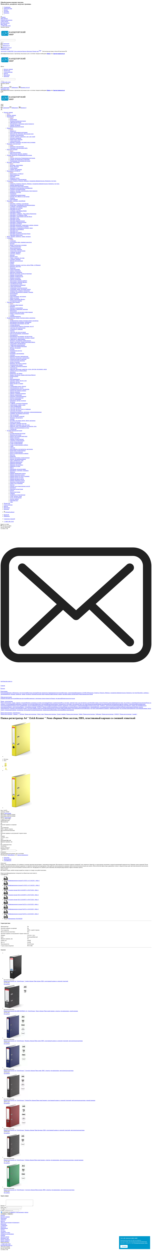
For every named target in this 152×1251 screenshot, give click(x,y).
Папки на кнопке (59, 707)
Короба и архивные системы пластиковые (37, 702)
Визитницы (50, 704)
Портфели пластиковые (72, 708)
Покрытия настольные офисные (57, 708)
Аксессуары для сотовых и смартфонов (127, 702)
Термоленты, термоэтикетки (43, 710)
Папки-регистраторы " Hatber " (74, 714)
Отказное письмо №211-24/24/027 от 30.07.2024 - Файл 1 (23, 890)
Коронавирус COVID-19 (81, 692)
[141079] (21, 756)
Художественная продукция (17, 433)
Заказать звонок (5, 1236)
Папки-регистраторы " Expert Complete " (55, 714)
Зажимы (95, 704)
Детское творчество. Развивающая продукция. (22, 158)
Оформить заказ (5, 49)
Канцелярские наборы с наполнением (126, 704)
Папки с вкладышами (80, 707)
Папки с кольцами (100, 707)
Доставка (3, 1231)
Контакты (6, 76)
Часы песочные (59, 710)
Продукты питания (15, 152)
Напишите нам (5, 1238)
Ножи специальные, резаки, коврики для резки (13, 702)
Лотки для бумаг (44, 705)
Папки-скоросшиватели (128, 707)
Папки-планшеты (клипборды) (113, 707)
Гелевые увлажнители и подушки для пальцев (66, 704)
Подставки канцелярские (41, 708)
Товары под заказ (5, 1232)
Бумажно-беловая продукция (8, 698)
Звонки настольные (103, 704)
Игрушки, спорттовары (16, 165)
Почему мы (7, 70)
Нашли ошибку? (5, 1241)
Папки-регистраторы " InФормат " (92, 714)
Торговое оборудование (16, 305)
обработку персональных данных (19, 1212)
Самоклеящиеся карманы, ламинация (105, 708)
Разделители (82, 708)
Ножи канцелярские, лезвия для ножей (130, 705)
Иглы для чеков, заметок (67, 702)
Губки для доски (83, 704)
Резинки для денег (90, 708)
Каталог (3, 1215)
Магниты (51, 705)
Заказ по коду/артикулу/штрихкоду (10, 1222)
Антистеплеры (142, 702)
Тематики (3, 1219)
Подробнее (7, 984)
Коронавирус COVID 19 (16, 173)
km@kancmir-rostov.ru (6, 681)
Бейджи (15, 704)
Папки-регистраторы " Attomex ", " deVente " (13, 714)
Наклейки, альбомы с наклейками (19, 203)
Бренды (6, 73)
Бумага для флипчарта (55, 702)
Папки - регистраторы (14, 707)
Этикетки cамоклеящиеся (110, 702)
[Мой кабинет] (1, 85)
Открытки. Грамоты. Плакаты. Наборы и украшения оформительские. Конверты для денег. (34, 183)
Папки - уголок (24, 707)
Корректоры (37, 705)
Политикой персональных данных (140, 1243)
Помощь (3, 1235)
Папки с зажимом (90, 707)
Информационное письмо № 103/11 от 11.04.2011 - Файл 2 (24, 885)
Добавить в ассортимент (7, 1234)
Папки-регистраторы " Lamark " (128, 714)
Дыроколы (90, 704)
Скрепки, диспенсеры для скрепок (20, 710)
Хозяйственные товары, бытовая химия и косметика (24, 320)
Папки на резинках (69, 707)
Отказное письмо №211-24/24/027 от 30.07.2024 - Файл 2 (23, 895)
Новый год (13, 131)
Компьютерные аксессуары (15, 705)
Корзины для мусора (28, 705)
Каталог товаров (8, 69)
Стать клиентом (8, 72)
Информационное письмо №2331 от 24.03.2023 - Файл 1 (23, 904)
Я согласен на (15, 1212)
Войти (48, 53)
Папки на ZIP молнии (48, 707)
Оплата (3, 1229)
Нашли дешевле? (5, 847)
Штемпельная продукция (68, 698)
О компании (4, 1225)
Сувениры (13, 240)
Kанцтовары (13, 119)
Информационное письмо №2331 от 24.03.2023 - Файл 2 (23, 909)
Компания (3, 1224)
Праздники (7, 75)
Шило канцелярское (68, 710)
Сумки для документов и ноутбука (83, 702)
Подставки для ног (98, 702)
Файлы (53, 710)
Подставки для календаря (28, 708)
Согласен (124, 1246)
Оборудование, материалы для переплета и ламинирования (70, 705)
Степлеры (33, 710)
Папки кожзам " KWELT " (35, 707)
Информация (4, 1228)
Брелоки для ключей (41, 704)
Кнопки (138, 704)
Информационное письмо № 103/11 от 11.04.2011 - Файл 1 (24, 880)
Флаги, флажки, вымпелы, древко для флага (19, 694)
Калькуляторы (112, 704)
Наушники (117, 705)
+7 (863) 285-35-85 (6, 25)
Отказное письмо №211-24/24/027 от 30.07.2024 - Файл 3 (23, 899)
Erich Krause (8, 813)
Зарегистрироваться (59, 53)
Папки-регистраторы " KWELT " (111, 714)
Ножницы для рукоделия (17, 146)
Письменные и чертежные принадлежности (39, 698)
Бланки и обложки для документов (26, 704)
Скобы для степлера (120, 708)
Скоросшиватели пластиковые (134, 708)
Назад (8, 113)
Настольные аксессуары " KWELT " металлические (100, 705)
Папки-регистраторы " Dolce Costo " (35, 714)
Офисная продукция (21, 698)
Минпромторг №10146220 (15, 918)
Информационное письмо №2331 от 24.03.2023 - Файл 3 (23, 914)
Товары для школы (56, 698)
